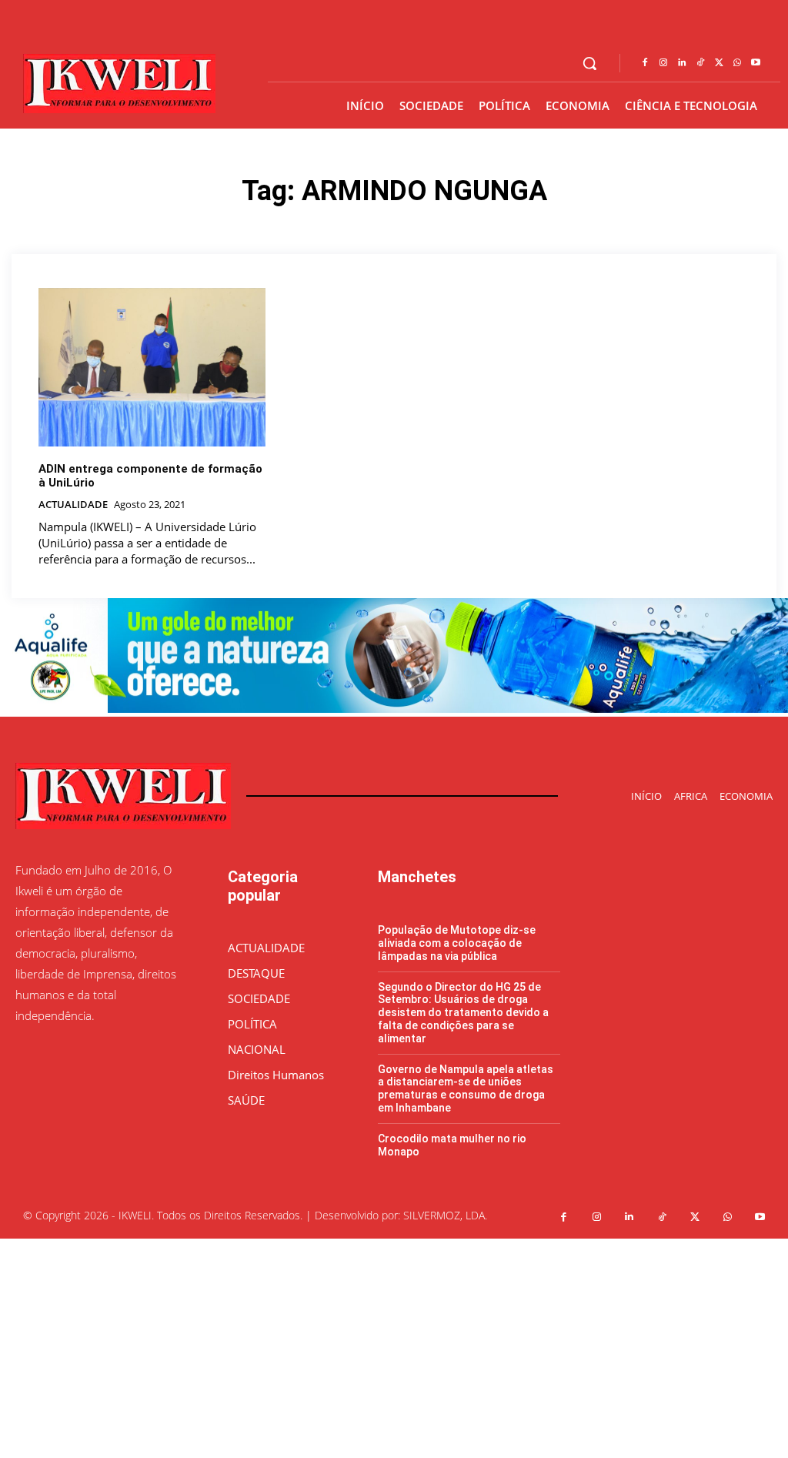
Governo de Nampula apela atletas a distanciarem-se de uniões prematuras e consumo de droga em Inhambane (465, 1088)
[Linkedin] (682, 63)
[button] (589, 63)
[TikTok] (700, 63)
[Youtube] (755, 63)
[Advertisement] (394, 1346)
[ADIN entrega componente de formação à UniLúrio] (151, 367)
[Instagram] (663, 63)
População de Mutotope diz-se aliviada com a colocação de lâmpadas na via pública (457, 943)
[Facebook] (645, 63)
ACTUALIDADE (73, 505)
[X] (719, 63)
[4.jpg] (394, 708)
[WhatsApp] (737, 63)
